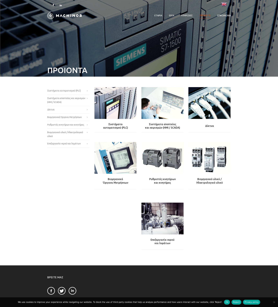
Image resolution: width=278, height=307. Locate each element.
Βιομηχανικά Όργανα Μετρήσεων (64, 117)
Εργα (171, 15)
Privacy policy (252, 302)
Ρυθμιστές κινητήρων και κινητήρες (65, 124)
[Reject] (274, 302)
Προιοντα (204, 15)
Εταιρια (158, 15)
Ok (227, 302)
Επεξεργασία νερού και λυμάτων (64, 143)
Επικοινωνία (224, 15)
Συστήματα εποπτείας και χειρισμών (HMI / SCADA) (66, 100)
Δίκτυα (51, 109)
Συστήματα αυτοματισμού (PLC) (64, 90)
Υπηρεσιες (187, 15)
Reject (236, 302)
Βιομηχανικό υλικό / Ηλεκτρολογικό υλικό (65, 134)
